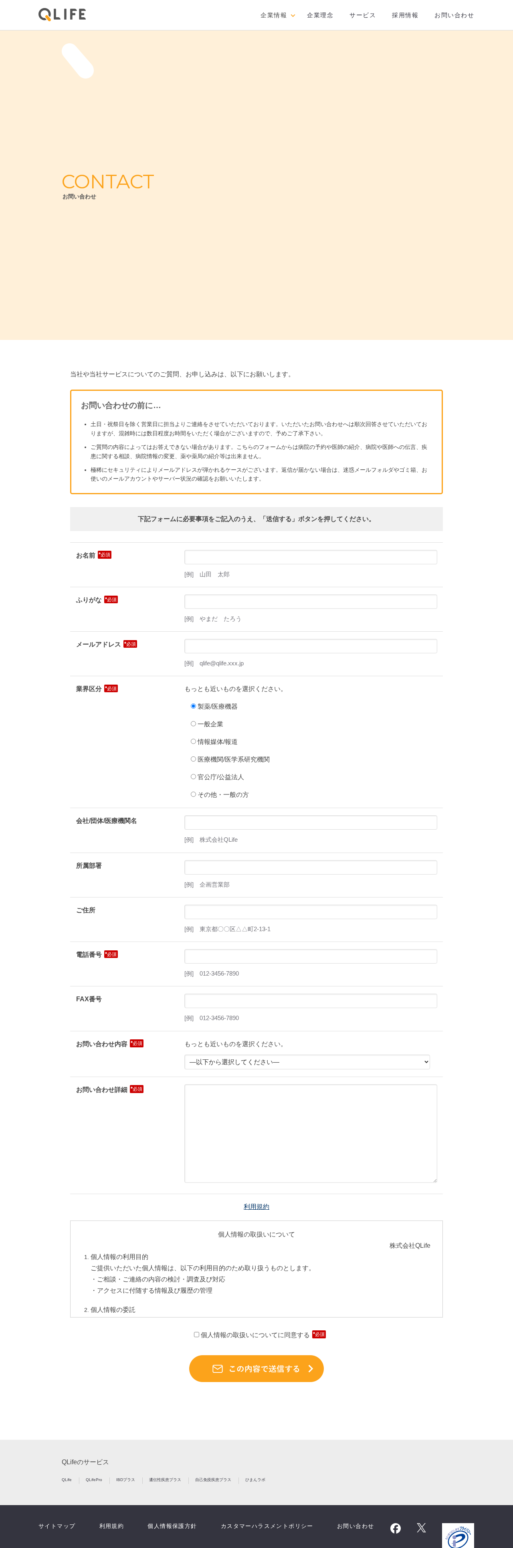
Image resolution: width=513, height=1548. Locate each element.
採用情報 (405, 15)
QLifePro (94, 1479)
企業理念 (320, 15)
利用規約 (256, 1206)
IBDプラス (126, 1479)
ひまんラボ (255, 1479)
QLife (67, 1479)
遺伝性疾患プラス (165, 1479)
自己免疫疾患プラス (213, 1479)
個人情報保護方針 (172, 1526)
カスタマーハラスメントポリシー (267, 1526)
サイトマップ (56, 1526)
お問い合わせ (454, 15)
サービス (362, 15)
